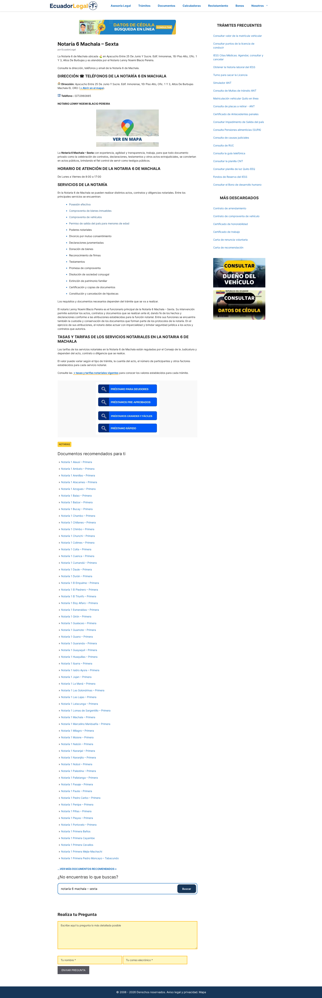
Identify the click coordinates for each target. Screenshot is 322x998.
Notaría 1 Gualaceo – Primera (78, 623)
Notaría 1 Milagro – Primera (77, 730)
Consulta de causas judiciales (231, 137)
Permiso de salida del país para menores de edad (99, 223)
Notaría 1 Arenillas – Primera (78, 475)
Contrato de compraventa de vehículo (236, 216)
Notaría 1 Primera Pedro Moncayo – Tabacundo (90, 858)
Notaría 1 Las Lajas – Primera (78, 697)
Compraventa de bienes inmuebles (90, 210)
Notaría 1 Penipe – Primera (77, 804)
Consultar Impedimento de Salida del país (238, 121)
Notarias (64, 444)
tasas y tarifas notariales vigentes (97, 372)
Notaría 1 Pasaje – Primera (77, 784)
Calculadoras (192, 5)
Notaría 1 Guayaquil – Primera (79, 650)
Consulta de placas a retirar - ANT (234, 106)
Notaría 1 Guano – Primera (77, 636)
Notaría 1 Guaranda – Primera (79, 643)
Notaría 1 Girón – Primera (76, 616)
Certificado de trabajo (226, 231)
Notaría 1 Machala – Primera (78, 717)
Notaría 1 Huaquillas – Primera (79, 656)
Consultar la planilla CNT (228, 161)
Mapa (202, 992)
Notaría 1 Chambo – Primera (78, 515)
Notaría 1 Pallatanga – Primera (79, 777)
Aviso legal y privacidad (182, 992)
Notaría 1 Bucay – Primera (77, 509)
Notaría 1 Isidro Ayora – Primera (80, 670)
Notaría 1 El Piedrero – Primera (79, 589)
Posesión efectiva (80, 204)
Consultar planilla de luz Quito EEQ (234, 168)
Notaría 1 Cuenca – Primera (77, 556)
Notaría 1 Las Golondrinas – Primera (82, 690)
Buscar (186, 888)
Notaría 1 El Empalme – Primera (80, 582)
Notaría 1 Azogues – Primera (78, 488)
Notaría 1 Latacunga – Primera (79, 703)
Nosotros (257, 5)
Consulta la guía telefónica (229, 153)
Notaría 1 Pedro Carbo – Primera (80, 797)
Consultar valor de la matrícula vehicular (237, 35)
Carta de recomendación (228, 247)
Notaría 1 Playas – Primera (77, 817)
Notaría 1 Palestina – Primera (78, 770)
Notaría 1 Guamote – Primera (78, 629)
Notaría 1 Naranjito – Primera (78, 757)
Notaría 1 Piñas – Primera (76, 811)
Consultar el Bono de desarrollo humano (237, 184)
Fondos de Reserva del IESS (230, 176)
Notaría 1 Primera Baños (75, 831)
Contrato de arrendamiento (229, 208)
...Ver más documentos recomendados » (87, 868)
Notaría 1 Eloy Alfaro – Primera (79, 603)
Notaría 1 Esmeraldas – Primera (80, 609)
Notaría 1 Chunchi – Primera (78, 535)
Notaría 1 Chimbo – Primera (77, 529)
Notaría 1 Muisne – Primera (77, 737)
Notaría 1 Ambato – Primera (77, 468)
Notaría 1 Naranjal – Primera (78, 750)
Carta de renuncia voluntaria (230, 239)
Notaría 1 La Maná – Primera (78, 683)
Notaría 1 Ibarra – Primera (76, 663)
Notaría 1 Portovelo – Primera (79, 824)
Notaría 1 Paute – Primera (76, 791)
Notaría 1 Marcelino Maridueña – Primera (85, 723)
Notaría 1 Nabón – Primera (77, 744)
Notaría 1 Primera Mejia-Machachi (81, 851)
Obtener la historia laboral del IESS (234, 67)
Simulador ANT (222, 82)
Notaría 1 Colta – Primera (76, 549)
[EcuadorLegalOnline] (73, 5)
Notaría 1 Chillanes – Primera (78, 522)
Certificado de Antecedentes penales (235, 114)
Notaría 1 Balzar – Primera (77, 502)
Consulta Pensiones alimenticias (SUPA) (237, 129)
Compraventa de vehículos (85, 217)
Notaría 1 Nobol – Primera (76, 764)
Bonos (240, 5)
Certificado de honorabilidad (230, 224)
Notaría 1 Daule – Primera (76, 569)
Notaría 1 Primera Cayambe (78, 838)
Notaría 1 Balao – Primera (76, 495)
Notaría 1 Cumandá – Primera (79, 562)
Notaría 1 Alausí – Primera (76, 462)
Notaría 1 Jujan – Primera (76, 676)
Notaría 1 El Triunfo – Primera (78, 596)
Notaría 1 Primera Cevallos (77, 844)
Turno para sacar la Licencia (230, 74)
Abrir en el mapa (93, 88)
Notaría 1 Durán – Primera (76, 576)
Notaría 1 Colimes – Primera (77, 542)
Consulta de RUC (223, 145)
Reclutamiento (218, 5)
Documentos (166, 5)
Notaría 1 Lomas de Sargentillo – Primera (86, 710)
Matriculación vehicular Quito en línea (235, 98)
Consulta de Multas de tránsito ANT (234, 90)
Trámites (144, 5)
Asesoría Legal (121, 5)
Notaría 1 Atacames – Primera (79, 482)
